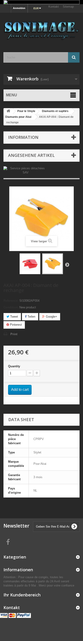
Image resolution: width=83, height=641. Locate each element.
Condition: (10, 307)
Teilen (31, 316)
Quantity (14, 366)
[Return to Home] (8, 111)
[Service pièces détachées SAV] (25, 170)
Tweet (13, 316)
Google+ (51, 316)
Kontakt (53, 6)
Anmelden (19, 8)
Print (13, 334)
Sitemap (68, 6)
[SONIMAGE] (41, 28)
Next (67, 264)
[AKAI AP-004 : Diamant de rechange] (30, 264)
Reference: (10, 300)
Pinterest (15, 324)
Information (23, 137)
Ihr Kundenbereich (22, 595)
